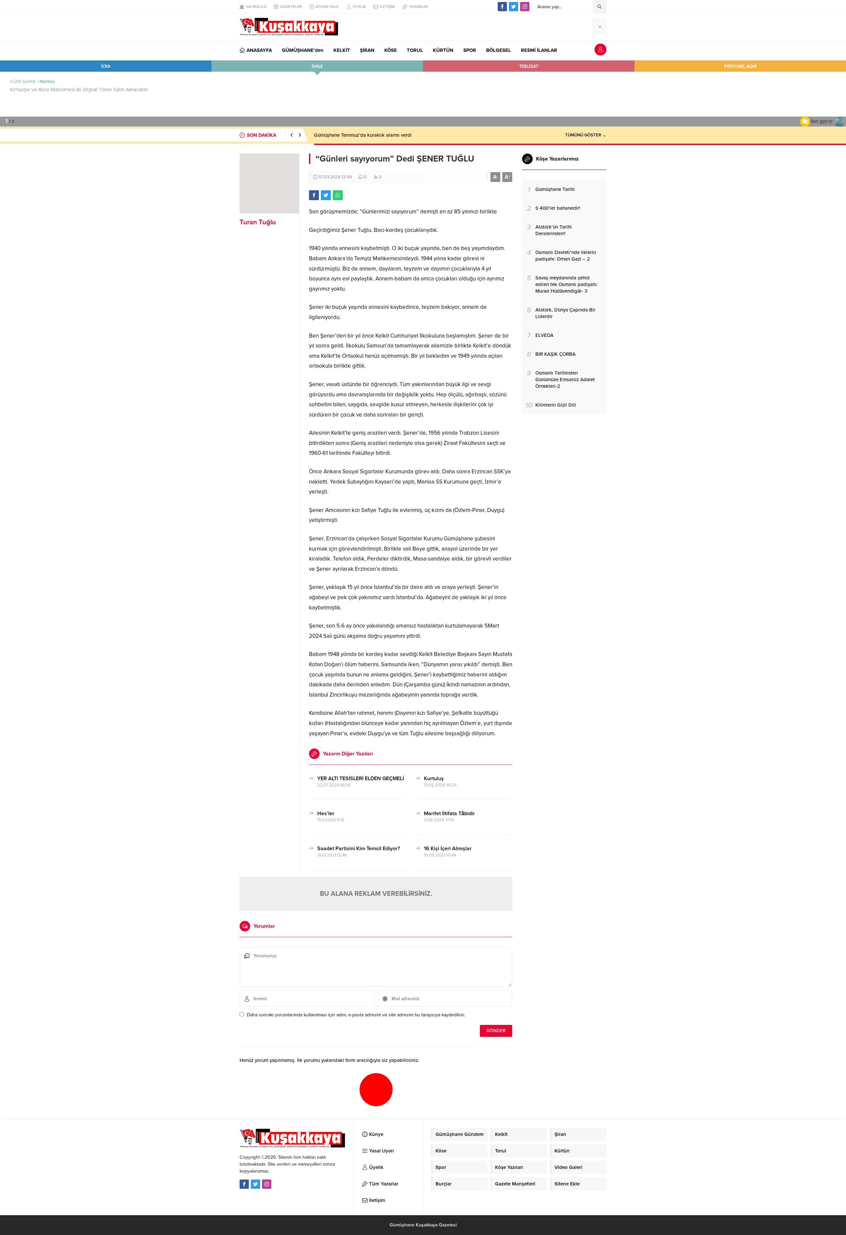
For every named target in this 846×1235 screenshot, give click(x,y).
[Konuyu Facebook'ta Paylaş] (314, 195)
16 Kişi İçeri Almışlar (448, 848)
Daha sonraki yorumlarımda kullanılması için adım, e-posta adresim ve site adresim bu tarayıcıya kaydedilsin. (356, 1015)
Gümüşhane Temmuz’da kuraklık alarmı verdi (363, 135)
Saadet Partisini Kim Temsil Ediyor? (358, 848)
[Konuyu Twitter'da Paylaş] (326, 195)
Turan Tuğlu (258, 222)
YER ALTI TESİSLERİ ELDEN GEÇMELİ (360, 778)
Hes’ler (325, 813)
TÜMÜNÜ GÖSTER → (585, 135)
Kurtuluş (434, 778)
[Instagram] (524, 6)
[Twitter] (513, 6)
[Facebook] (502, 6)
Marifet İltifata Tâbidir (449, 813)
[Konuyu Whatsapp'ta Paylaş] (338, 195)
